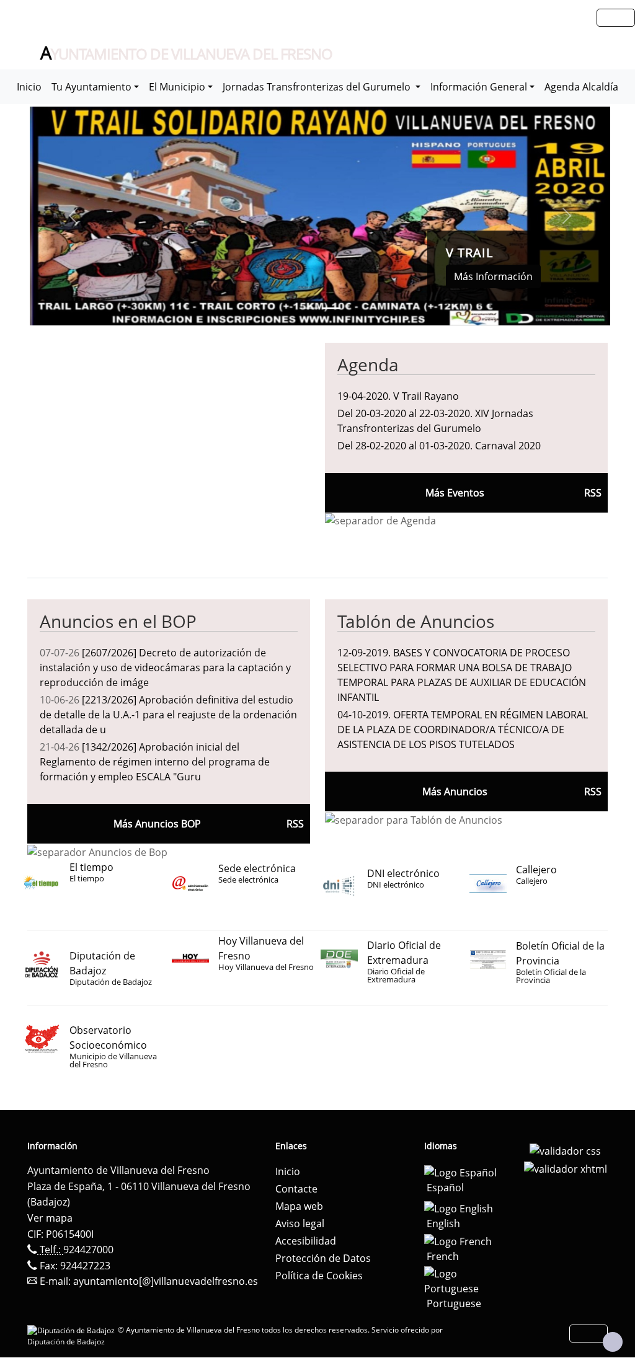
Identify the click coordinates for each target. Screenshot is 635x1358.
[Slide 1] (331, 308)
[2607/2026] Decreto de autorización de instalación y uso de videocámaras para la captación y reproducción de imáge (165, 667)
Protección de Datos (323, 1258)
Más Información (493, 276)
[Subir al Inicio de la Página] (613, 1342)
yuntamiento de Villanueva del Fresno (186, 53)
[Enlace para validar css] (565, 1150)
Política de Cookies (319, 1275)
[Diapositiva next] (566, 216)
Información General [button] (478, 87)
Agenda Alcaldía (581, 87)
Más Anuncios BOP (157, 824)
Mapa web (299, 1206)
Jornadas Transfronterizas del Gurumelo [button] (318, 87)
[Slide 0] (309, 308)
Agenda (368, 364)
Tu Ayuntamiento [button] (91, 87)
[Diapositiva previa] (73, 216)
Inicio (29, 87)
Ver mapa (50, 1218)
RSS (593, 791)
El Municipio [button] (177, 87)
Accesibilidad (305, 1241)
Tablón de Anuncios (415, 621)
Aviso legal (299, 1223)
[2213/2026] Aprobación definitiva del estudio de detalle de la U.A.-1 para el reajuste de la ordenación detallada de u (168, 714)
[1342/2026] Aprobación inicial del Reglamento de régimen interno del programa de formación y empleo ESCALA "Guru (155, 761)
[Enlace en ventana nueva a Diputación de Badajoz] (72, 1330)
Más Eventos (454, 493)
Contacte (296, 1189)
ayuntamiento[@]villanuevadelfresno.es (165, 1281)
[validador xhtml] (565, 1168)
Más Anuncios (454, 791)
